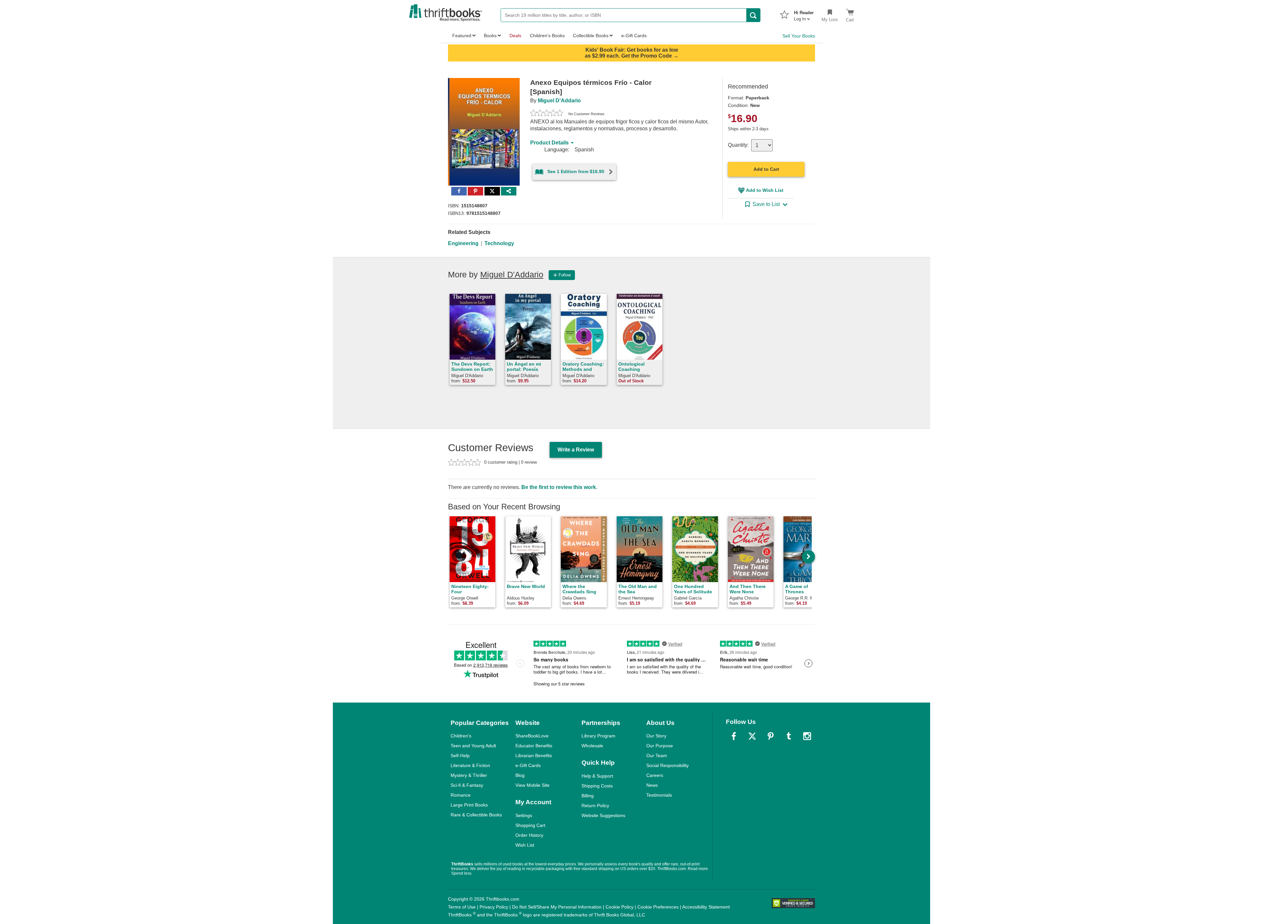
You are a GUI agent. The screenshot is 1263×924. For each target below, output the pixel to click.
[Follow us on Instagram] (807, 736)
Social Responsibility (667, 765)
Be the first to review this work (558, 487)
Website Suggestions (603, 815)
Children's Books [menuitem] (547, 35)
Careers (654, 775)
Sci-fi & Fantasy (467, 785)
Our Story (656, 735)
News (652, 785)
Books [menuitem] (490, 35)
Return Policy (595, 805)
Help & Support (597, 776)
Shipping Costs (597, 785)
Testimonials (659, 795)
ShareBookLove (532, 735)
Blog (520, 775)
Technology (499, 243)
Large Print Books (469, 805)
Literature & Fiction (470, 765)
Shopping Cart (530, 825)
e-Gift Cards (528, 765)
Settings (523, 815)
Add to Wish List (764, 190)
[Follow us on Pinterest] (771, 736)
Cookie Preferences (658, 907)
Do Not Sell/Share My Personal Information (557, 907)
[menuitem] (804, 13)
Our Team (656, 755)
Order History (529, 835)
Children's (461, 735)
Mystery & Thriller (469, 775)
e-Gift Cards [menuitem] (634, 35)
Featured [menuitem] (461, 35)
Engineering (463, 243)
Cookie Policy (619, 907)
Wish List (524, 845)
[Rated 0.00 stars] (546, 114)
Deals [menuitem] (515, 35)
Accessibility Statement (706, 907)
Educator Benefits (533, 745)
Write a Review (575, 449)
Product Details (549, 142)
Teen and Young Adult (473, 745)
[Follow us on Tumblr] (789, 736)
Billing (588, 795)
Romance (461, 795)
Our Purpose (659, 745)
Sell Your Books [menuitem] (798, 35)
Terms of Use (462, 907)
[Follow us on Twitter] (752, 736)
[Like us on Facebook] (734, 736)
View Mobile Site (532, 785)
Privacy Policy (494, 907)
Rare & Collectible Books (476, 814)
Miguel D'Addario (559, 100)
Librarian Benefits (533, 755)
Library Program (598, 735)
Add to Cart (766, 169)
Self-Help (460, 755)
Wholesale (592, 745)
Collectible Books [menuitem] (590, 35)
